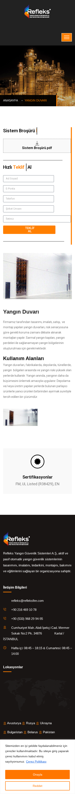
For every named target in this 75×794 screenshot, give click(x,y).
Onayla (37, 774)
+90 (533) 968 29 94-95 (27, 618)
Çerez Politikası (36, 761)
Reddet (37, 786)
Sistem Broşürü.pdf (37, 148)
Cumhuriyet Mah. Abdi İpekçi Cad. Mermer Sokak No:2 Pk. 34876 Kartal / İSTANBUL (36, 633)
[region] (37, 767)
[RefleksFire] (37, 11)
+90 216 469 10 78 (23, 609)
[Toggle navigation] (66, 37)
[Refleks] (16, 538)
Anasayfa (11, 100)
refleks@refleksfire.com (27, 600)
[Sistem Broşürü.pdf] (37, 143)
